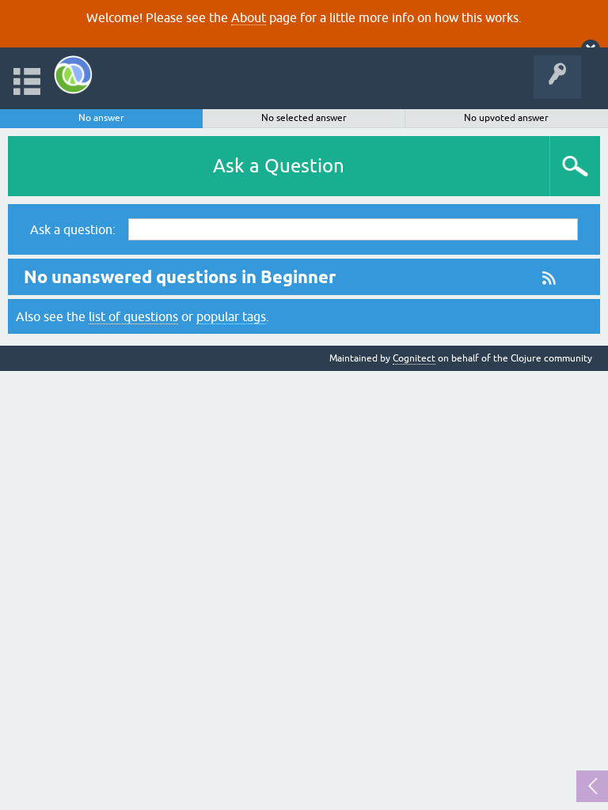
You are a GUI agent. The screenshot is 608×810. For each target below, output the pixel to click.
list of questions (133, 316)
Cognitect (414, 358)
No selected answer (304, 117)
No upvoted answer (506, 117)
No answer (101, 117)
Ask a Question (278, 165)
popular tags (231, 316)
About (248, 17)
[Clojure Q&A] (73, 74)
